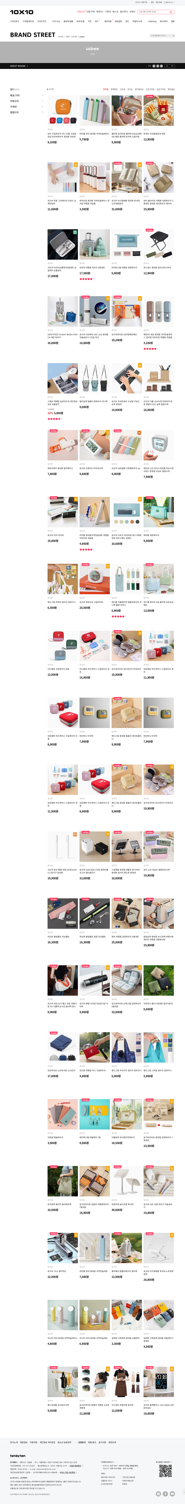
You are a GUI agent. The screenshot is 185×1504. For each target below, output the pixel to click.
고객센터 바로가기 (107, 1462)
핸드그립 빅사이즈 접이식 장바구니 (126, 1070)
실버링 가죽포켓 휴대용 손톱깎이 (126, 1338)
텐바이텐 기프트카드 (108, 1477)
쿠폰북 (124, 1484)
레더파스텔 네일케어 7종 (90, 1137)
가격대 (13, 106)
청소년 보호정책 (64, 1442)
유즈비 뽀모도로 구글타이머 (91, 602)
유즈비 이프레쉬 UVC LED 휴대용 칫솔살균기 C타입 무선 (93, 336)
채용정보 (23, 1442)
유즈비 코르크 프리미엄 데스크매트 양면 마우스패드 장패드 (126, 536)
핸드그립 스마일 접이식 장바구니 (158, 1070)
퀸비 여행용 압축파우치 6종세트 (125, 936)
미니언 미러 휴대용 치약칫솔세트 (93, 1338)
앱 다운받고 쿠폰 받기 (163, 1462)
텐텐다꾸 (14, 112)
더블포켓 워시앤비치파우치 (123, 1137)
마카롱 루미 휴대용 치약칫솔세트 (93, 1271)
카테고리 (14, 101)
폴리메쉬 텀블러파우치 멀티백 (124, 1271)
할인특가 (124, 12)
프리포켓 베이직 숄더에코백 (59, 1204)
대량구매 (91, 12)
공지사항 (102, 1442)
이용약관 (33, 1442)
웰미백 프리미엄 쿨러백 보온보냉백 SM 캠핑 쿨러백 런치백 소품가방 (126, 135)
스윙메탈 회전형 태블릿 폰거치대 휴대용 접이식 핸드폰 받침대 (126, 871)
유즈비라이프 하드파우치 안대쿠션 (126, 668)
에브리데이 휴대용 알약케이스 (60, 468)
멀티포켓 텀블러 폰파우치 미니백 (93, 401)
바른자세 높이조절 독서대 (122, 1204)
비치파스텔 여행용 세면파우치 (124, 267)
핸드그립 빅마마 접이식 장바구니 (62, 602)
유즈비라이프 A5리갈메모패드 (124, 334)
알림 (152, 2)
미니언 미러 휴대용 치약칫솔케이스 (62, 1338)
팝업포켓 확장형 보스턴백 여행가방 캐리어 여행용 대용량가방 (158, 938)
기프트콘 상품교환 (128, 1477)
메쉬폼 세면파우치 (151, 535)
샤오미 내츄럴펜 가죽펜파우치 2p (126, 468)
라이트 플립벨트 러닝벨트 (58, 936)
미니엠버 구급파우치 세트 (58, 668)
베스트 (115, 12)
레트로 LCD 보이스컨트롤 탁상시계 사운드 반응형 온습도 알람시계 (158, 470)
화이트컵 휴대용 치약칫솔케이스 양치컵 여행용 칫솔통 (94, 202)
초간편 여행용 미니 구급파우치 (92, 1070)
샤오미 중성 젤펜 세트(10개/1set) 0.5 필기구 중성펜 (62, 871)
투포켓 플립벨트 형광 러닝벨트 (92, 936)
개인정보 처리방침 (47, 1442)
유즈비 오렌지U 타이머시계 (91, 468)
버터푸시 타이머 (86, 735)
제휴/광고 (92, 1442)
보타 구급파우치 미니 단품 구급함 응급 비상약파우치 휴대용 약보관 (62, 135)
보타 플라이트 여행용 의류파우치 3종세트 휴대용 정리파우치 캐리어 (158, 202)
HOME (60, 37)
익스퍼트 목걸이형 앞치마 (122, 1404)
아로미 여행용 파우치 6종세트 (92, 267)
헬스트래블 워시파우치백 (58, 1404)
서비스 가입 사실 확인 (67, 1472)
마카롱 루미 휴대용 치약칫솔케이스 (94, 133)
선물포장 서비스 (106, 1481)
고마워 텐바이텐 (106, 1484)
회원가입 (144, 2)
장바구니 (169, 2)
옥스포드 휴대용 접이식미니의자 (157, 267)
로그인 (137, 2)
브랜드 (133, 12)
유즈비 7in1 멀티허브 (57, 1271)
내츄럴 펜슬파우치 (55, 1137)
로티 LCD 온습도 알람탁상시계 (157, 869)
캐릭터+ (99, 12)
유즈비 (50, 129)
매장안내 (112, 1442)
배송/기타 (15, 95)
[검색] (171, 12)
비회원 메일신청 (128, 1481)
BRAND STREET (32, 35)
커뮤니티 (81, 12)
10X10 (21, 12)
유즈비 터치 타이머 (56, 535)
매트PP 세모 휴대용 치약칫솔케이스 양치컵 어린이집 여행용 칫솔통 (158, 336)
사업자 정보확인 (75, 1466)
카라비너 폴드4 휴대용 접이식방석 (158, 1003)
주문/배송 (159, 2)
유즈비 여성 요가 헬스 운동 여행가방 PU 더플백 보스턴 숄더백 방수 (62, 1005)
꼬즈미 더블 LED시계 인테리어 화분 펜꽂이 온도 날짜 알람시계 (158, 403)
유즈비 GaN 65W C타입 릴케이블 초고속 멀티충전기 (93, 871)
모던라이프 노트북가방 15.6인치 (61, 1070)
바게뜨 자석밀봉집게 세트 (154, 133)
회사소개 (14, 1442)
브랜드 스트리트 (71, 37)
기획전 (108, 12)
